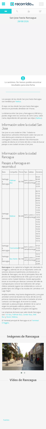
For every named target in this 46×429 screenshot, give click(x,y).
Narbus (18, 101)
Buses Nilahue (11, 317)
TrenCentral (14, 248)
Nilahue (12, 216)
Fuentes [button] (6, 420)
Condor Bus (27, 314)
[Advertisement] (23, 47)
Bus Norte (13, 259)
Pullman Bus (17, 314)
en (41, 4)
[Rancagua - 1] (23, 356)
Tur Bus (8, 314)
